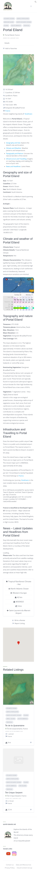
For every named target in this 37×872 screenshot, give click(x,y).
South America (16, 25)
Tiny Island (22, 785)
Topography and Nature (14, 153)
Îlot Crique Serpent (13, 792)
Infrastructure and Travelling (16, 159)
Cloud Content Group (24, 868)
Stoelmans (28, 114)
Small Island (11, 718)
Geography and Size (13, 143)
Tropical (27, 25)
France (7, 111)
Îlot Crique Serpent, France (16, 796)
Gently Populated (23, 18)
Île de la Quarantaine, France (17, 729)
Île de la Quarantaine (14, 725)
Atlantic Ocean (9, 18)
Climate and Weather (13, 148)
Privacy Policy (10, 868)
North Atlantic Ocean (24, 22)
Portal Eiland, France (12, 35)
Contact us (10, 865)
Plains (6, 25)
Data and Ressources (23, 865)
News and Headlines (13, 166)
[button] (36, 2)
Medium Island (9, 22)
